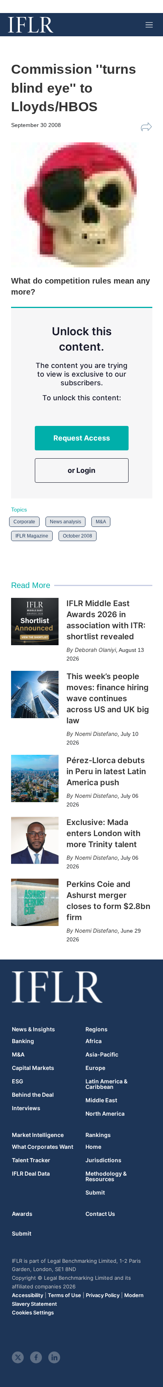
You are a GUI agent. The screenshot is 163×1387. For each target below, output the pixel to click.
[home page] (30, 25)
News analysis (65, 522)
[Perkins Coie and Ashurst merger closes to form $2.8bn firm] (35, 902)
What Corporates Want (42, 1147)
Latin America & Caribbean (106, 1084)
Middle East (101, 1100)
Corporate (24, 522)
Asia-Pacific (101, 1054)
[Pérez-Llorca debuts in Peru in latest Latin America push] (35, 778)
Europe (95, 1068)
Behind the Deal (33, 1095)
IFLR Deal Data (31, 1173)
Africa (93, 1041)
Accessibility (27, 1295)
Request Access (81, 438)
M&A (101, 522)
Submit (95, 1192)
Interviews (26, 1108)
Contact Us (100, 1213)
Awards (22, 1213)
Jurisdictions (103, 1160)
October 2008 (77, 536)
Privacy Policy (102, 1295)
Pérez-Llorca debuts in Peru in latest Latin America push (106, 771)
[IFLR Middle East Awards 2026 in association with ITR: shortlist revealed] (35, 621)
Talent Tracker (31, 1160)
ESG (17, 1081)
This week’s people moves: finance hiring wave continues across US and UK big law (107, 698)
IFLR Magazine (31, 536)
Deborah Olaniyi (95, 649)
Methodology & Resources (106, 1176)
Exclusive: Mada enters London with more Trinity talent (103, 833)
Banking (23, 1041)
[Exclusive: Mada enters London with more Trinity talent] (35, 840)
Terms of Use (64, 1295)
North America (105, 1113)
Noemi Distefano (96, 733)
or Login (81, 470)
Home (93, 1147)
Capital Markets (33, 1068)
